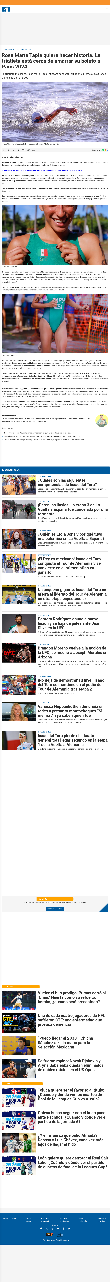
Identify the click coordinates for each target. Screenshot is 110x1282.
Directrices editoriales (83, 1219)
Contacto (5, 1218)
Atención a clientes (102, 1219)
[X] (8, 150)
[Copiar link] (28, 150)
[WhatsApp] (13, 150)
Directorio (16, 1218)
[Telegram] (18, 150)
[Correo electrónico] (23, 150)
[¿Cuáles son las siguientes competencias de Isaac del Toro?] (19, 485)
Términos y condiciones (64, 1219)
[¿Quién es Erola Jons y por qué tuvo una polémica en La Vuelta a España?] (19, 539)
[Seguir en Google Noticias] (106, 150)
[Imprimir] (33, 150)
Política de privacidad (45, 1219)
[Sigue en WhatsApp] (102, 150)
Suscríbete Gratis (55, 909)
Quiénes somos (29, 1219)
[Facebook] (3, 150)
